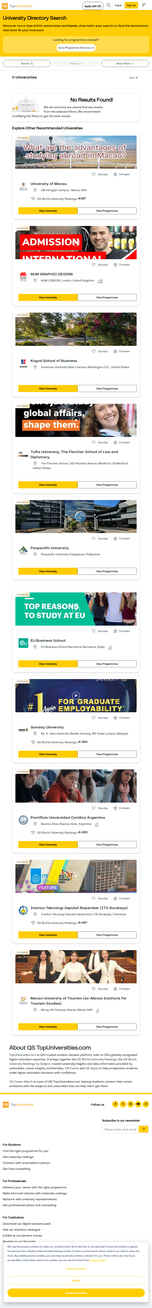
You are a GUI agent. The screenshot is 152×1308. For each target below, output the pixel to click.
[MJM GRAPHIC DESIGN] (23, 276)
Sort (131, 77)
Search (25, 63)
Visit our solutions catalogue (21, 1230)
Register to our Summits (19, 1241)
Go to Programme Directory (74, 47)
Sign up (131, 5)
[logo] (17, 5)
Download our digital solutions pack (27, 1224)
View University (48, 210)
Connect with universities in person (26, 1163)
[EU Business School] (23, 643)
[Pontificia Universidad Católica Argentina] (23, 820)
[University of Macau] (23, 186)
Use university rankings (18, 1157)
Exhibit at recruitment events (22, 1235)
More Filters (124, 63)
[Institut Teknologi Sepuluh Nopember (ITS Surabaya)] (23, 910)
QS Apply (91, 1068)
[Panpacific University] (23, 550)
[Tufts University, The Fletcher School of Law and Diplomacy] (23, 454)
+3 (110, 647)
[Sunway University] (23, 729)
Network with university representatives (30, 1199)
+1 (97, 1010)
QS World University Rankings (97, 1059)
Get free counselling (16, 1169)
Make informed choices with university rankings (35, 1193)
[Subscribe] (143, 1129)
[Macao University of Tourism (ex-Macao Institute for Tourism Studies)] (23, 1000)
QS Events (72, 1068)
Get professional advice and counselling (29, 1205)
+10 (100, 281)
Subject (75, 63)
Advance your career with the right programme (35, 1187)
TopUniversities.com (22, 1055)
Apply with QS (93, 6)
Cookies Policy (98, 1260)
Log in (118, 5)
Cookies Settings (76, 1268)
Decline (76, 1280)
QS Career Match (21, 1082)
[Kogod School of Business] (23, 363)
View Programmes (107, 210)
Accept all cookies (76, 1292)
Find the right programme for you (25, 1151)
